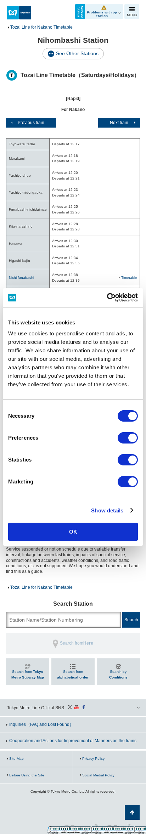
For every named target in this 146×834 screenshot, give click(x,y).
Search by (118, 674)
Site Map (16, 758)
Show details (107, 510)
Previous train (31, 122)
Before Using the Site (26, 775)
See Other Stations (77, 53)
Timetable (129, 278)
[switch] (128, 438)
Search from (27, 674)
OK (73, 532)
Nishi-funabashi (21, 278)
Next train (119, 122)
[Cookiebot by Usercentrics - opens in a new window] (107, 297)
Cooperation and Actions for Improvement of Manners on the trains (72, 740)
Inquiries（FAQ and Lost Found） (41, 724)
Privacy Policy (93, 758)
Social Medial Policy (98, 775)
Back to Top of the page (132, 812)
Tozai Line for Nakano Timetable (41, 27)
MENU (132, 15)
